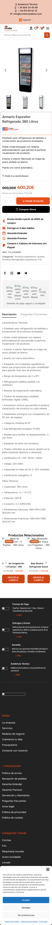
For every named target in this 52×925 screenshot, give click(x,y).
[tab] (9, 315)
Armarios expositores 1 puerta (29, 256)
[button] (47, 869)
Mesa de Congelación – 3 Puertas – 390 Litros (13, 566)
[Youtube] (18, 273)
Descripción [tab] (9, 314)
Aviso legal (43, 921)
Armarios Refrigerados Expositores (19, 259)
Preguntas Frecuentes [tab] (34, 314)
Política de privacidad (29, 921)
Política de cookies (12, 921)
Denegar (26, 907)
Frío (40, 259)
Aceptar (26, 900)
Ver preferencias (26, 915)
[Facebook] (5, 273)
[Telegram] (25, 273)
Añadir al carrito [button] (13, 578)
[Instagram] (12, 273)
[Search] (47, 35)
